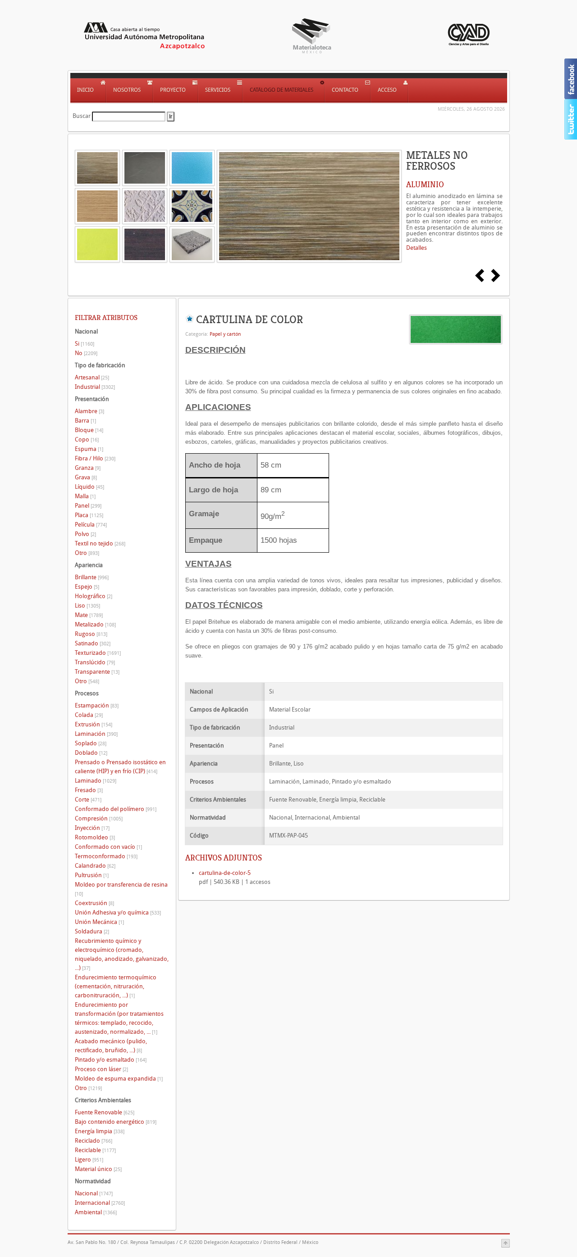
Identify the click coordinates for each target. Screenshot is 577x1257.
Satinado (92, 643)
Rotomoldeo (95, 837)
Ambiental (96, 1212)
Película (91, 524)
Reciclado (93, 1140)
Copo (87, 439)
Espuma (89, 449)
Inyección (92, 827)
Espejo (87, 586)
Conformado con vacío (108, 846)
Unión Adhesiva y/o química (118, 912)
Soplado (90, 743)
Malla (85, 496)
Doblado (91, 752)
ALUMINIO (425, 184)
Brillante (92, 577)
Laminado (95, 780)
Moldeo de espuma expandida (119, 1078)
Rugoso (91, 634)
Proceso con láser (101, 1069)
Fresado (89, 790)
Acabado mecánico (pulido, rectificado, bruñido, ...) (111, 1046)
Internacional (100, 1202)
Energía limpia (99, 1131)
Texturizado (98, 652)
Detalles (416, 247)
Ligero (89, 1159)
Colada (89, 715)
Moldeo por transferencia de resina (121, 889)
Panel (88, 505)
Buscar (82, 116)
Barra (85, 420)
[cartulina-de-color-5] (456, 328)
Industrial (95, 386)
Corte (88, 799)
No (86, 353)
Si (84, 343)
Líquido (89, 486)
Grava (86, 477)
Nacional (94, 1193)
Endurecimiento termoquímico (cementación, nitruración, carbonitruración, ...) (115, 986)
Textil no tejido (100, 543)
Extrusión (93, 724)
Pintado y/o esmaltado (111, 1059)
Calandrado (95, 865)
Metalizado (95, 624)
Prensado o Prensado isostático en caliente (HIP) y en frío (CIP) (120, 767)
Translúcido (95, 662)
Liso (87, 605)
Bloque (89, 430)
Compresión (99, 818)
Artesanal (92, 377)
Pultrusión (92, 875)
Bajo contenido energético (115, 1121)
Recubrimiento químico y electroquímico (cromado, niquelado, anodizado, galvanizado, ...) (122, 954)
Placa (89, 515)
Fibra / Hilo (95, 458)
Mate (89, 615)
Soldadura (92, 931)
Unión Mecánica (99, 922)
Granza (88, 467)
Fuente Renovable (104, 1112)
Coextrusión (94, 903)
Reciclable (95, 1150)
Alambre (89, 411)
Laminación (96, 733)
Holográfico (93, 596)
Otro (87, 553)
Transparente (97, 671)
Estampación (97, 705)
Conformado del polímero (115, 809)
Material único (98, 1169)
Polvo (85, 534)
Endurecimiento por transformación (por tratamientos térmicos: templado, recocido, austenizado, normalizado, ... (119, 1018)
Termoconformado (106, 856)
